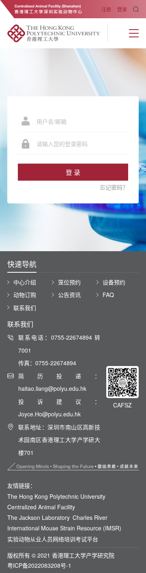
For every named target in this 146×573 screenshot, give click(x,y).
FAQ (108, 295)
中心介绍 (24, 282)
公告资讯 (69, 295)
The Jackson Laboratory (38, 517)
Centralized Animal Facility (41, 507)
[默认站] (54, 33)
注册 (106, 9)
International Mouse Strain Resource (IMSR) (64, 528)
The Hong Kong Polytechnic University (56, 496)
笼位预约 (69, 282)
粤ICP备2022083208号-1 (39, 565)
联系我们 (24, 308)
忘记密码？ (114, 187)
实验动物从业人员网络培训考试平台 (52, 539)
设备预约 (114, 282)
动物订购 (24, 295)
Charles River (90, 517)
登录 (122, 9)
